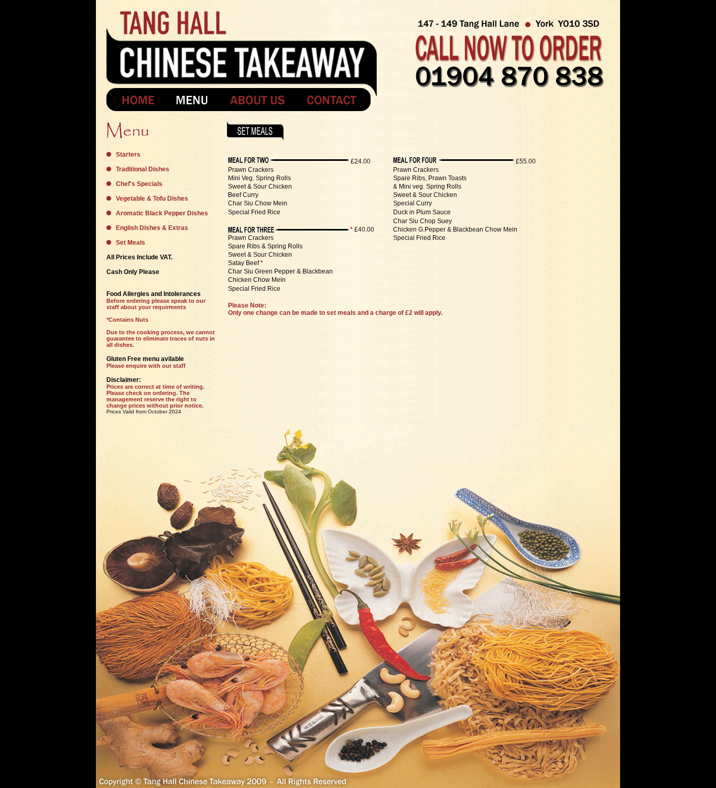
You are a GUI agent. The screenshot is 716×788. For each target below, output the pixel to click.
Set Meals (130, 242)
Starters (128, 154)
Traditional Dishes (142, 169)
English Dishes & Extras (152, 228)
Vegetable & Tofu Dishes (152, 198)
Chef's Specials (139, 184)
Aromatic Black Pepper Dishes (162, 213)
